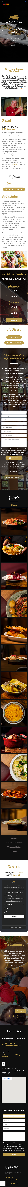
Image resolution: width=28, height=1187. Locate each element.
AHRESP (14, 164)
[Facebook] (9, 183)
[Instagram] (18, 183)
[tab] (14, 505)
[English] (4, 4)
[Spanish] (8, 4)
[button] (25, 1)
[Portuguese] (6, 4)
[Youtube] (13, 183)
